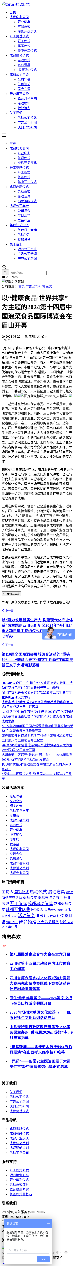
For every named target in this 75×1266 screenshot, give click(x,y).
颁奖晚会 (16, 806)
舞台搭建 (28, 921)
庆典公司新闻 (27, 127)
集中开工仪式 (27, 50)
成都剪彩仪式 (19, 1133)
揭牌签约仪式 (27, 69)
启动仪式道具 (19, 1184)
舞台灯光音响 (27, 98)
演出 (39, 916)
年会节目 (56, 898)
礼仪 (60, 916)
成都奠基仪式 (19, 1111)
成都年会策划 (19, 820)
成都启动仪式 (19, 55)
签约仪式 (12, 922)
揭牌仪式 (50, 909)
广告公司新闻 (27, 122)
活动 (14, 916)
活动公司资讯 (27, 117)
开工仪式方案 (19, 1170)
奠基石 (43, 898)
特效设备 (24, 108)
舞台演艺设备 (19, 93)
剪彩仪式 (24, 26)
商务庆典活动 (12, 898)
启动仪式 (24, 60)
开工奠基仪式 (19, 36)
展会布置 (24, 89)
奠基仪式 (24, 46)
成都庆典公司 (19, 17)
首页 (13, 12)
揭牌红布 (62, 910)
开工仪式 (24, 41)
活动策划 (26, 915)
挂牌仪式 (37, 909)
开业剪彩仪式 (19, 1180)
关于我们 (16, 113)
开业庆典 (24, 22)
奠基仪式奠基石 (21, 1194)
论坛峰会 (16, 796)
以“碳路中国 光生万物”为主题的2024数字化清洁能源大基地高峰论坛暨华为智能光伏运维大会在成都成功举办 (37, 716)
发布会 (14, 815)
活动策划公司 (19, 1152)
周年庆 (14, 839)
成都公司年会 (19, 74)
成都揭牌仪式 (19, 1128)
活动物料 (24, 103)
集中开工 (14, 927)
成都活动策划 (19, 868)
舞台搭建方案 (19, 1189)
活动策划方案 (19, 810)
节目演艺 (24, 84)
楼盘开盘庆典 (27, 31)
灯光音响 (50, 916)
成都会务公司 (19, 873)
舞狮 (63, 922)
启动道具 (24, 65)
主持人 (8, 892)
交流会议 (16, 801)
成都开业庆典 (18, 909)
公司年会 (24, 79)
